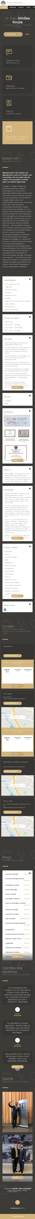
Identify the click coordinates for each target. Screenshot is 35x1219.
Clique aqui (12, 1190)
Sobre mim (12, 7)
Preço (28, 7)
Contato (21, 7)
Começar (4, 7)
